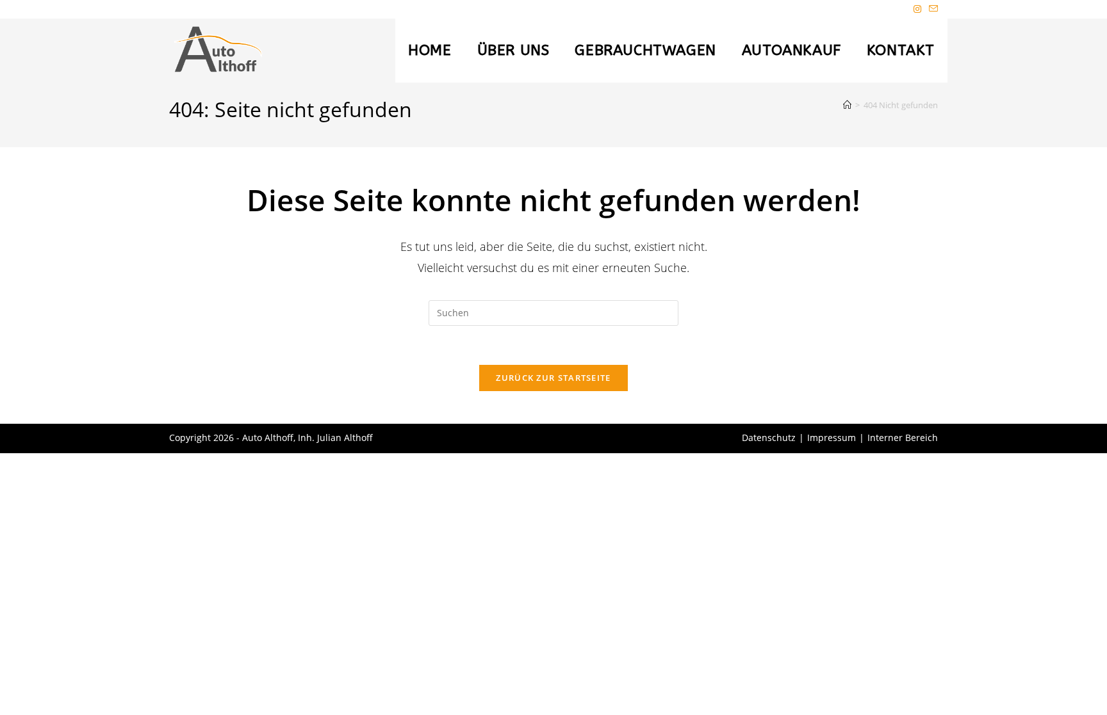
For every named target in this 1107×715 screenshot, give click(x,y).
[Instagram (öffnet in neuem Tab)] (917, 9)
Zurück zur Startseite (553, 377)
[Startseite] (847, 105)
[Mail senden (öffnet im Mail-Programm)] (931, 9)
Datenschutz (769, 437)
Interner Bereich (902, 437)
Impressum (831, 437)
